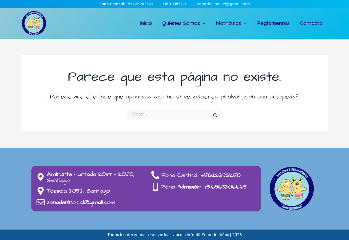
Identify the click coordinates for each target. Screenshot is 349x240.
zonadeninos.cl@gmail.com (223, 3)
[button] (203, 23)
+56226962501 (139, 3)
